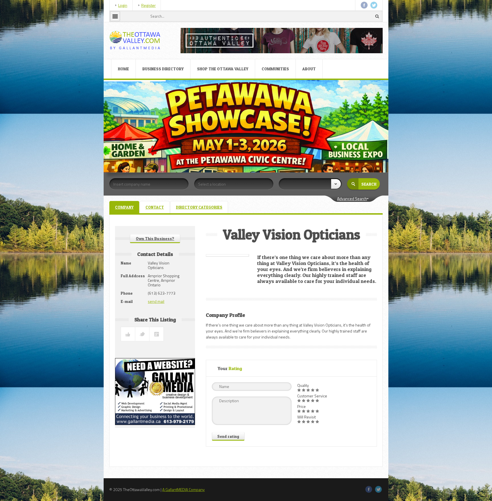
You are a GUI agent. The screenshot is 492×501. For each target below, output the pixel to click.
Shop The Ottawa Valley (222, 68)
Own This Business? (155, 238)
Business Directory (163, 68)
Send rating (228, 436)
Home (123, 68)
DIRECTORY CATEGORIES (199, 207)
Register (148, 5)
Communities (275, 68)
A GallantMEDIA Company (183, 489)
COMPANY (124, 207)
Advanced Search (352, 199)
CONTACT (154, 207)
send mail (156, 301)
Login (122, 5)
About (309, 68)
